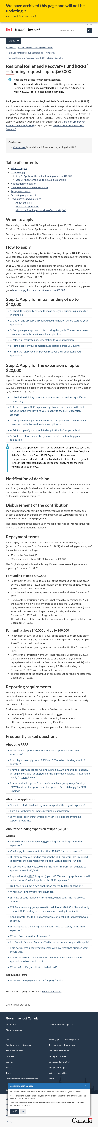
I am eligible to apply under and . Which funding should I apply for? (47, 762)
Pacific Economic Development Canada (35, 47)
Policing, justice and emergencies (64, 1039)
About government (14, 1030)
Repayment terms (20, 191)
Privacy (9, 1121)
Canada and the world (59, 1050)
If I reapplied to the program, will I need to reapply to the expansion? (47, 928)
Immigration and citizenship (18, 1045)
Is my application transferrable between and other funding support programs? (45, 818)
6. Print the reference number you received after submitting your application (46, 353)
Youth (51, 1078)
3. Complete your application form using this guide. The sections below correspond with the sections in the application (49, 332)
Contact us (19, 147)
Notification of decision (23, 183)
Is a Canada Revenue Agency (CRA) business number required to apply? (49, 942)
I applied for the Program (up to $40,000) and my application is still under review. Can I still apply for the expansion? (50, 878)
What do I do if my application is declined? (33, 967)
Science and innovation (59, 1062)
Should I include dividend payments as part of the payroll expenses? (47, 805)
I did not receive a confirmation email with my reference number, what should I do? (49, 949)
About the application (27, 206)
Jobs (8, 1039)
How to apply (18, 172)
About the (24, 202)
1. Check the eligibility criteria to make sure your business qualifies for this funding (48, 312)
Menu (12, 40)
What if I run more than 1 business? (30, 936)
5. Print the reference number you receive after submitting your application (45, 437)
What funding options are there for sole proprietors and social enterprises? (44, 752)
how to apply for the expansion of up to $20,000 (38, 290)
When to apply (19, 168)
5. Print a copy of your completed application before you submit (45, 345)
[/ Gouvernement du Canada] (23, 29)
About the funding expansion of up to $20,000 (41, 210)
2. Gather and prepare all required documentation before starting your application (49, 322)
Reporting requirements (24, 195)
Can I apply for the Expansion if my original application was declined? (49, 918)
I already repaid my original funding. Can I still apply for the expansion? (46, 843)
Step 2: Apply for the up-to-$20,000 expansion (41, 179)
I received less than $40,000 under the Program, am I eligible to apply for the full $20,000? (48, 868)
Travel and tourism (14, 1050)
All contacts (11, 1024)
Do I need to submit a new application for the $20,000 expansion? (46, 886)
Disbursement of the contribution (29, 187)
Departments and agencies (61, 1024)
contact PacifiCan (51, 991)
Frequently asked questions (26, 199)
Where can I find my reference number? (32, 891)
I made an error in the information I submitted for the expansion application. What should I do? (46, 959)
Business (10, 1056)
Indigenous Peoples (58, 1067)
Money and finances (58, 1056)
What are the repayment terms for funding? (37, 980)
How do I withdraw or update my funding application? (40, 811)
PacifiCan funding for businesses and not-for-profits (31, 52)
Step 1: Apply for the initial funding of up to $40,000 (44, 176)
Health (9, 1067)
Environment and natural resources (22, 1078)
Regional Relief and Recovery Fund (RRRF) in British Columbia (35, 58)
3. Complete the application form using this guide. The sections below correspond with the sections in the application (48, 422)
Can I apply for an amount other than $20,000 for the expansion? (46, 851)
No (24, 1112)
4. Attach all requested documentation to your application (42, 340)
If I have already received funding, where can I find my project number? (47, 899)
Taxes (8, 1073)
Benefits (9, 1062)
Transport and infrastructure (62, 1045)
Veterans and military (58, 1073)
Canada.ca (11, 47)
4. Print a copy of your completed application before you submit (45, 430)
